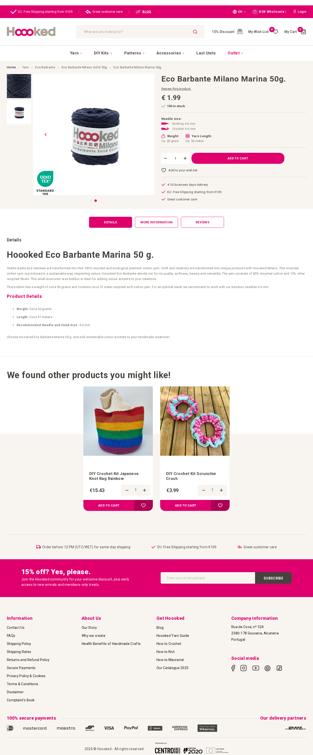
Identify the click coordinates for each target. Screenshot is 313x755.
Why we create (93, 636)
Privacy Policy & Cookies (26, 676)
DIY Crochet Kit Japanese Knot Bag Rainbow (114, 476)
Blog (160, 628)
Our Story (89, 628)
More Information (156, 222)
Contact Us (15, 628)
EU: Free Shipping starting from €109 (45, 11)
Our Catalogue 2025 (172, 668)
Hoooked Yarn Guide (172, 636)
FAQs (11, 636)
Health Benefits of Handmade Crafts (111, 644)
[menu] (156, 53)
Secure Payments (21, 668)
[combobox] (140, 31)
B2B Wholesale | (272, 11)
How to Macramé (170, 660)
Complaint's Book (21, 700)
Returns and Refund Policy (28, 660)
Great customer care (107, 11)
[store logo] (39, 31)
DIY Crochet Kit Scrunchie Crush (191, 476)
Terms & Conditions (22, 684)
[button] (239, 12)
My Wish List (260, 32)
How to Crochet (168, 644)
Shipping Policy (19, 644)
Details (110, 222)
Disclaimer (15, 692)
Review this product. (176, 89)
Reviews (202, 222)
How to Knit (165, 652)
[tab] (110, 222)
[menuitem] (76, 53)
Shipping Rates (19, 652)
